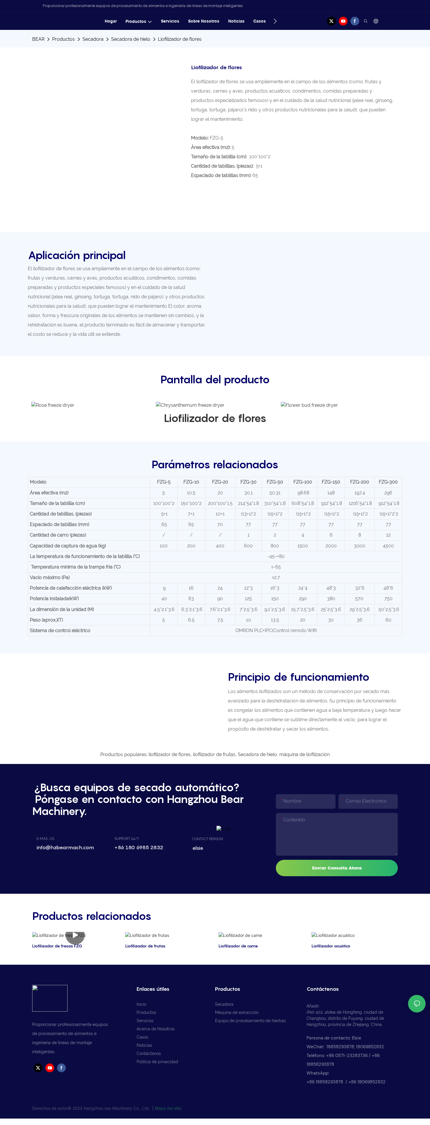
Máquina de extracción (237, 1012)
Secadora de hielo (130, 39)
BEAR (38, 39)
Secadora (93, 39)
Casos (142, 1037)
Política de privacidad (157, 1061)
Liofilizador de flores (180, 39)
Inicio (141, 1004)
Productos (63, 39)
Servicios (145, 1020)
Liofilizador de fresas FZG (57, 945)
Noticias (144, 1045)
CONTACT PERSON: (207, 839)
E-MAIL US (45, 839)
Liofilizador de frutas (145, 945)
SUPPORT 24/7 (126, 839)
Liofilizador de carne (238, 945)
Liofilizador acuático (331, 945)
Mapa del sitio (168, 1108)
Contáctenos (149, 1053)
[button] (275, 21)
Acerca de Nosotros (156, 1029)
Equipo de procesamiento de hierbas (250, 1020)
